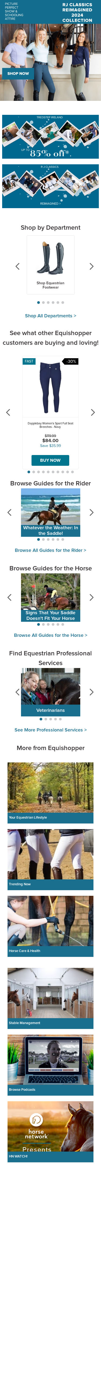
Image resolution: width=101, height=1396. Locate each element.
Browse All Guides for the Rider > (50, 550)
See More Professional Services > (51, 730)
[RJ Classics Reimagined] (50, 186)
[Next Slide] (87, 266)
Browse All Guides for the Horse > (50, 635)
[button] (38, 302)
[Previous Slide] (13, 266)
